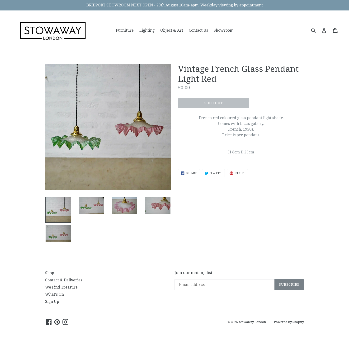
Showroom (223, 30)
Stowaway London (252, 322)
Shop (49, 273)
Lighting (147, 30)
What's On (54, 294)
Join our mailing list (193, 272)
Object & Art (171, 30)
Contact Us (198, 30)
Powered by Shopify (289, 322)
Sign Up (52, 301)
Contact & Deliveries (63, 280)
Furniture (125, 30)
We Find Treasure (61, 287)
